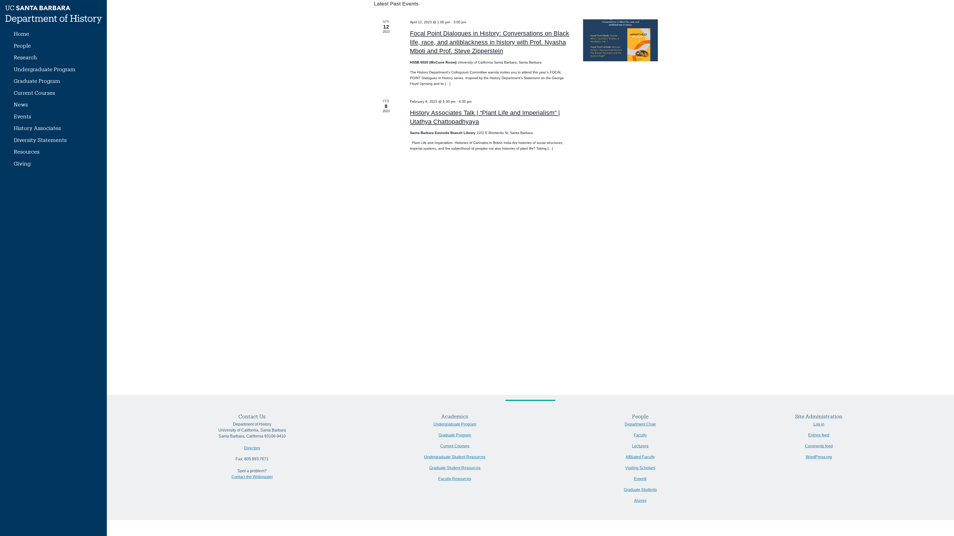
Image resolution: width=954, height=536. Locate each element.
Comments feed (819, 446)
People (22, 45)
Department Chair (640, 424)
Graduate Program (37, 81)
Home (21, 34)
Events (22, 116)
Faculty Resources (454, 479)
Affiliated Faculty (640, 457)
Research (25, 57)
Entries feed (818, 435)
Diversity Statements (40, 140)
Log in (818, 424)
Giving (22, 163)
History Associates (37, 128)
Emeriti (640, 479)
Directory (252, 448)
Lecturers (640, 446)
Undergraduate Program (44, 69)
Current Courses (34, 93)
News (21, 104)
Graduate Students (640, 490)
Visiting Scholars (640, 468)
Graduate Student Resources (454, 468)
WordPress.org (819, 457)
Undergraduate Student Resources (454, 457)
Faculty (640, 435)
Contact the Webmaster (252, 477)
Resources (27, 151)
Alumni (640, 501)
